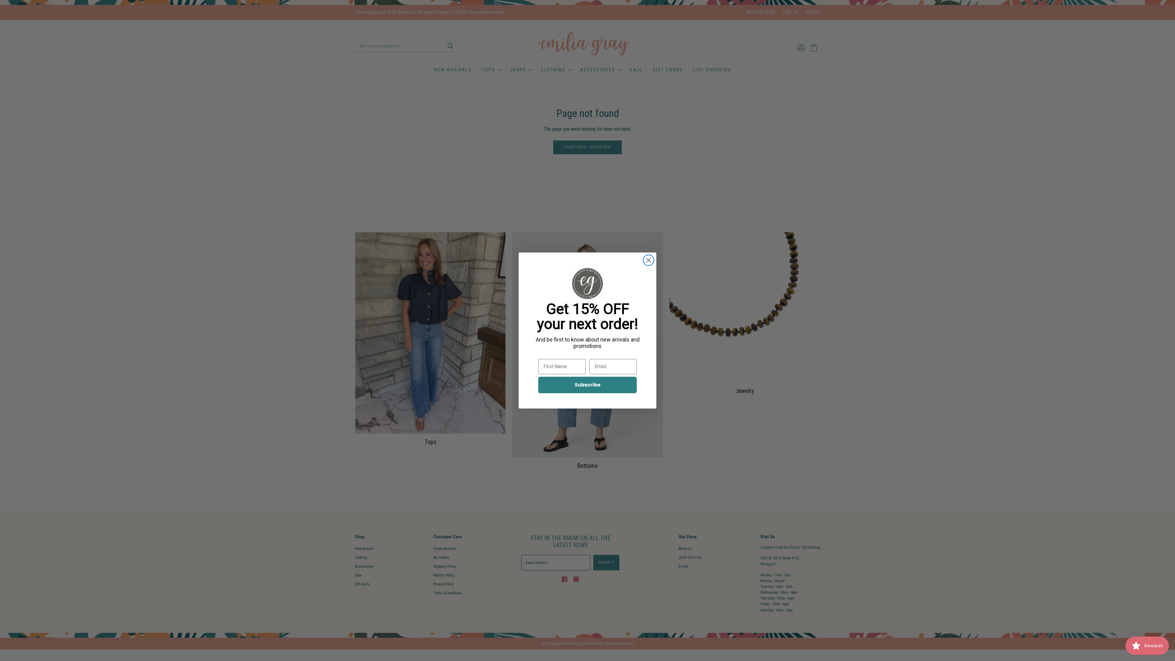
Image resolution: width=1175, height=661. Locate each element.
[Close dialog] (648, 260)
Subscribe (587, 384)
